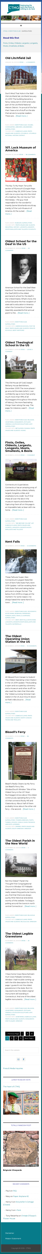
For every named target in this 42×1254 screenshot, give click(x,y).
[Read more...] (21, 116)
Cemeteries (20, 1017)
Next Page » (29, 1038)
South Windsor (18, 828)
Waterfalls (16, 624)
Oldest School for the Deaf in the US (21, 243)
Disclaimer (9, 1233)
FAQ (15, 1191)
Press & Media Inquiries (13, 1068)
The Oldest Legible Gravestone (19, 935)
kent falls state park (28, 620)
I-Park (18, 1210)
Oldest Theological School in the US (19, 344)
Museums (18, 223)
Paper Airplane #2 (21, 1196)
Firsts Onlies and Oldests (25, 225)
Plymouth (32, 229)
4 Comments (30, 62)
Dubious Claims (21, 131)
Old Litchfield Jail (18, 58)
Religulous (25, 921)
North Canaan (26, 718)
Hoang (23, 430)
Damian (27, 428)
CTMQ (21, 9)
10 (32, 1034)
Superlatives (10, 129)
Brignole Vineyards (12, 1170)
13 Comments (31, 646)
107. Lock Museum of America (20, 149)
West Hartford (18, 330)
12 (11, 1038)
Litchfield (24, 133)
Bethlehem (20, 428)
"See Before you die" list (25, 523)
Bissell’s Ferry (15, 732)
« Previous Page (13, 1034)
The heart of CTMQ (11, 1087)
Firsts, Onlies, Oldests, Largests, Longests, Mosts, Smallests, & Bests (18, 447)
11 (7, 1038)
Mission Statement (13, 1239)
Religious (31, 915)
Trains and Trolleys (12, 720)
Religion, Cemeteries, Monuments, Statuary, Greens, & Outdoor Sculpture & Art (19, 422)
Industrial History (12, 227)
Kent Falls (12, 541)
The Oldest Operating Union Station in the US (17, 638)
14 (21, 1038)
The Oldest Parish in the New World (20, 842)
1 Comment (31, 455)
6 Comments (31, 546)
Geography (31, 611)
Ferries (18, 826)
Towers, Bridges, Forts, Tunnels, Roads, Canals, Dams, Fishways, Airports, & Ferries (20, 822)
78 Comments (30, 154)
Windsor (27, 828)
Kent (17, 620)
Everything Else (15, 31)
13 (16, 1038)
